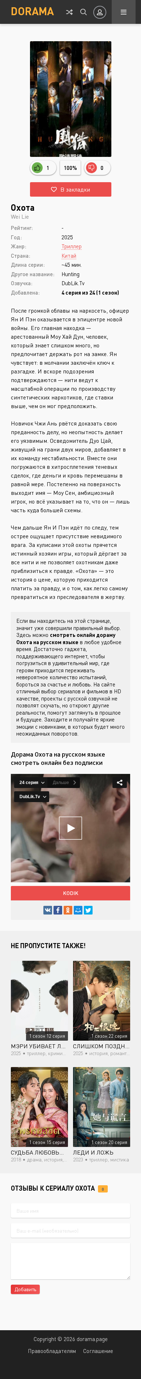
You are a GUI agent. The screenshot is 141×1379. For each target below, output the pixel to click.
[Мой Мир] (78, 910)
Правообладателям (52, 1351)
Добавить (25, 1289)
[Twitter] (88, 910)
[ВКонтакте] (47, 910)
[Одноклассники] (68, 910)
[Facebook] (58, 910)
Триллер (71, 246)
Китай (68, 255)
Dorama (32, 10)
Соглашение (98, 1351)
